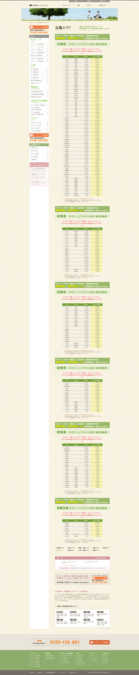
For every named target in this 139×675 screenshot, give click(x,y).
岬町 (76, 189)
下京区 (76, 316)
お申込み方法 (34, 147)
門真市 (67, 159)
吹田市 (67, 124)
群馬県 (92, 614)
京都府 (61, 621)
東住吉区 (76, 89)
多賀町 (76, 411)
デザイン (89, 5)
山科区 (76, 324)
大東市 (67, 149)
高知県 (85, 623)
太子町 (76, 191)
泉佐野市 (67, 139)
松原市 (67, 147)
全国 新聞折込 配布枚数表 (37, 94)
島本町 (76, 178)
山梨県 (75, 615)
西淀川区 (76, 74)
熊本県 (98, 623)
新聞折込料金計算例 (49, 659)
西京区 (76, 326)
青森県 (61, 614)
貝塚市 (67, 130)
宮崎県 (105, 623)
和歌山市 (67, 522)
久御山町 (76, 345)
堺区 (76, 105)
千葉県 (88, 615)
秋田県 (61, 615)
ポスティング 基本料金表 (37, 44)
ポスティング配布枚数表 (38, 22)
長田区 (76, 236)
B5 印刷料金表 (34, 69)
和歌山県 (66, 623)
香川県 (88, 621)
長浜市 (67, 384)
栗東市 (67, 392)
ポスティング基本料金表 (35, 655)
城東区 (76, 84)
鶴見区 (76, 95)
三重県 (98, 615)
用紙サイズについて (36, 83)
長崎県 (105, 621)
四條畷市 (67, 170)
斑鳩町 (76, 472)
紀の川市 (67, 530)
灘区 (76, 233)
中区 (76, 107)
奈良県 (61, 623)
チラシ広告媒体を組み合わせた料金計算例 (37, 113)
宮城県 (58, 615)
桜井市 (67, 456)
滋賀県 (58, 621)
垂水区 (76, 240)
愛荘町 (76, 405)
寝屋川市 (67, 143)
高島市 (67, 398)
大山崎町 (76, 343)
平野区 (76, 99)
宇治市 (67, 328)
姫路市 (67, 248)
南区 (76, 112)
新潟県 (71, 614)
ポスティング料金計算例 (35, 660)
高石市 (67, 162)
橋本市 (67, 526)
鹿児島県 (99, 624)
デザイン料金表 (93, 659)
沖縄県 (103, 624)
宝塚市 (67, 261)
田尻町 (76, 188)
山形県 (65, 615)
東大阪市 (67, 166)
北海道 (58, 614)
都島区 (76, 58)
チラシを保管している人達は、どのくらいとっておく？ (92, 562)
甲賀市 (67, 394)
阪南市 (67, 176)
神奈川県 (86, 617)
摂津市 (67, 161)
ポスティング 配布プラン (37, 49)
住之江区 (76, 97)
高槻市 (67, 128)
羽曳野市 (67, 157)
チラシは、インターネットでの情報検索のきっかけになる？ (69, 562)
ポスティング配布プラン (35, 659)
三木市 (67, 263)
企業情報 (40, 672)
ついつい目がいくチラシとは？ (69, 565)
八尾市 (67, 137)
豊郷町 (76, 407)
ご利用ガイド (102, 5)
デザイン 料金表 (35, 128)
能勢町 (76, 182)
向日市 (67, 333)
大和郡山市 (67, 450)
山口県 (75, 623)
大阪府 (65, 621)
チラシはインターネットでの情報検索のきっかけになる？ (38, 174)
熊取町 (76, 186)
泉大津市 (67, 126)
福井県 (71, 615)
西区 (76, 64)
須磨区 (76, 238)
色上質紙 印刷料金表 (36, 80)
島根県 (75, 621)
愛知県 (105, 614)
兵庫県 (58, 623)
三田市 (67, 267)
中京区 (76, 312)
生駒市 (67, 462)
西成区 (76, 91)
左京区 (76, 310)
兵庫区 (76, 234)
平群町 (76, 468)
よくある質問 (34, 156)
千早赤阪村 (76, 195)
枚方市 (67, 134)
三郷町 (76, 470)
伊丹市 (67, 257)
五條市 (67, 458)
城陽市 (67, 331)
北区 (76, 101)
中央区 (76, 103)
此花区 (76, 62)
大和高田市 (67, 448)
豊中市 (67, 120)
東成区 (76, 78)
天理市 (67, 452)
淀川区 (76, 93)
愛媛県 (92, 621)
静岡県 (102, 614)
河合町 (76, 487)
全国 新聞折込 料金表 (36, 91)
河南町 (76, 193)
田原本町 (76, 479)
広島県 (71, 623)
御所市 (67, 460)
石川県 (78, 614)
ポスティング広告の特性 (37, 58)
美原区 (76, 116)
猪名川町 (76, 269)
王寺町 (76, 483)
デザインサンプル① (36, 122)
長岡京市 (67, 335)
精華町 (76, 347)
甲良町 (76, 409)
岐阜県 (98, 614)
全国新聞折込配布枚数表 (50, 657)
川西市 (67, 265)
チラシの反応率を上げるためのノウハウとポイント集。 (39, 183)
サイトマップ (63, 672)
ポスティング (66, 5)
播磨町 (76, 271)
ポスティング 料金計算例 (37, 52)
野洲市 (67, 396)
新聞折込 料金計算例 (36, 97)
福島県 (58, 617)
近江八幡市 (67, 386)
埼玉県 (85, 615)
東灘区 (76, 231)
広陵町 (76, 485)
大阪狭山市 (67, 174)
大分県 (102, 623)
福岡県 (98, 621)
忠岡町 (76, 184)
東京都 (92, 615)
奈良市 (67, 446)
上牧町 (76, 481)
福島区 (76, 60)
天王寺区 (76, 70)
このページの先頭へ (106, 628)
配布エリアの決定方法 (36, 55)
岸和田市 (67, 118)
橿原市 (67, 454)
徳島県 (85, 621)
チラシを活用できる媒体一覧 (38, 105)
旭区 (76, 81)
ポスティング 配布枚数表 (37, 47)
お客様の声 (34, 159)
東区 (76, 108)
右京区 (76, 320)
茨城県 (85, 614)
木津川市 (67, 341)
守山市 (67, 390)
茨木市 (67, 135)
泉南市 (67, 168)
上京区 (76, 308)
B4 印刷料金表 (34, 72)
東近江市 (67, 400)
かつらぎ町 (76, 534)
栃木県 (88, 614)
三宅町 (76, 477)
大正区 (76, 68)
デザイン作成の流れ (36, 131)
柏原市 (67, 155)
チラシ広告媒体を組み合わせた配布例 (36, 108)
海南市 (67, 524)
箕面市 (67, 153)
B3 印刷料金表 (34, 74)
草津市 (67, 388)
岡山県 (78, 621)
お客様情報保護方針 (51, 672)
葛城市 (67, 466)
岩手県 (65, 614)
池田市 (67, 122)
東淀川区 (76, 76)
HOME (30, 22)
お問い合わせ (73, 672)
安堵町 (76, 473)
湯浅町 (76, 536)
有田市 (67, 528)
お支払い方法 (34, 150)
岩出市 (67, 532)
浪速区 (76, 72)
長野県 (78, 615)
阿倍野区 (76, 85)
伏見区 (76, 322)
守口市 (67, 132)
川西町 (76, 475)
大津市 (67, 382)
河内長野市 (67, 145)
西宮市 (67, 254)
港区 (76, 66)
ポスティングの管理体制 (37, 61)
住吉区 (76, 87)
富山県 (75, 614)
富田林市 (67, 141)
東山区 (76, 314)
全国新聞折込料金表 (49, 655)
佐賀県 (102, 621)
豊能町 (76, 180)
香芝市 (67, 464)
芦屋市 (67, 256)
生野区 (76, 80)
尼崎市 (67, 250)
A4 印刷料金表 (34, 77)
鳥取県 (71, 621)
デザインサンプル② (36, 125)
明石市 (67, 252)
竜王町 (76, 403)
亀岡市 (67, 329)
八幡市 (67, 337)
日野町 (76, 401)
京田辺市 (67, 339)
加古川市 (67, 259)
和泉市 (67, 151)
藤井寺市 (67, 164)
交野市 (67, 172)
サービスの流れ (35, 153)
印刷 (78, 5)
